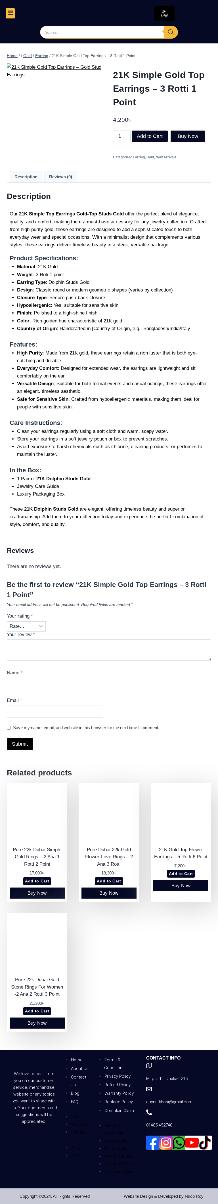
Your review (21, 634)
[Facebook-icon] (153, 1143)
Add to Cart (150, 136)
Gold (150, 157)
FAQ (74, 1101)
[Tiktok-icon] (205, 1143)
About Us (80, 1068)
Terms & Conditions (114, 1063)
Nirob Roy (194, 1196)
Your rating (20, 616)
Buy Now (188, 136)
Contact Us (78, 1081)
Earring (139, 157)
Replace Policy (118, 1101)
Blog (75, 1093)
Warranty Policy (119, 1093)
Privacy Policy (117, 1076)
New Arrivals (166, 157)
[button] (10, 13)
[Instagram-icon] (166, 1143)
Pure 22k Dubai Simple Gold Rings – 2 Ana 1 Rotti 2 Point (37, 857)
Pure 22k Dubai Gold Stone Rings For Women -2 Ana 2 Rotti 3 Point (37, 987)
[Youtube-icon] (192, 1143)
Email (14, 700)
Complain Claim (119, 1110)
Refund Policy (117, 1084)
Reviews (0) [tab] (60, 176)
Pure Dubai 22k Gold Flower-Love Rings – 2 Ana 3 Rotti (109, 857)
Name (15, 673)
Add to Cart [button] (37, 881)
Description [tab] (25, 176)
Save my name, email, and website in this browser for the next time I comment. (86, 727)
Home (77, 1059)
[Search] (171, 32)
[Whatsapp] (179, 1143)
